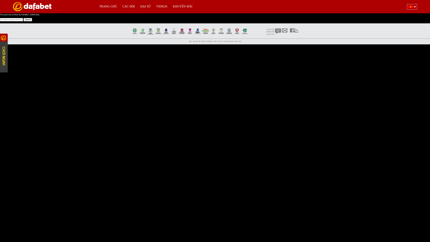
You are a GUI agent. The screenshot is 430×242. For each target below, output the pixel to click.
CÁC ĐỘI (128, 6)
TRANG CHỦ (108, 6)
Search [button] (28, 20)
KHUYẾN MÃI (182, 6)
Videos (161, 6)
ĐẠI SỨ (145, 6)
